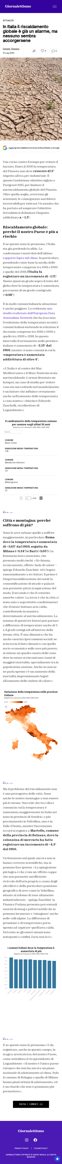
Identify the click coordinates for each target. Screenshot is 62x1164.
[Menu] (54, 6)
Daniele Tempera (11, 49)
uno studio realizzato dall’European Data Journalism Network (29, 313)
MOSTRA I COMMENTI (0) (31, 1104)
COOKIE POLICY (41, 1148)
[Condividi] (34, 51)
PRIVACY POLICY (22, 1148)
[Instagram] (27, 1140)
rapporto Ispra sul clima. (20, 258)
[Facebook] (35, 1140)
